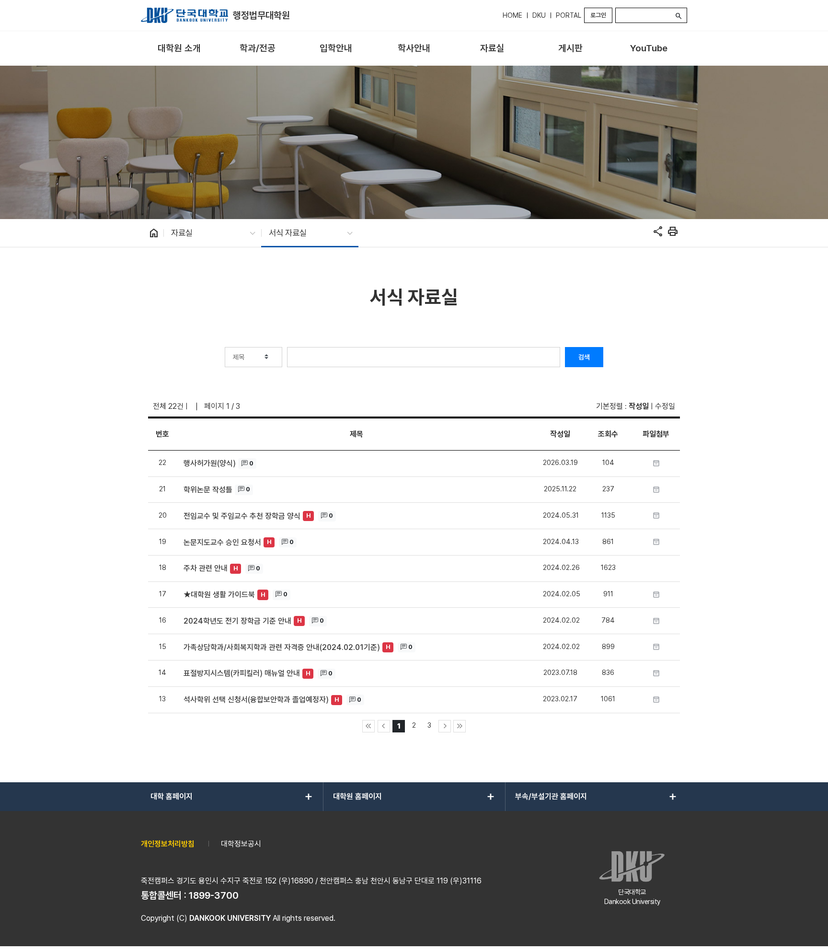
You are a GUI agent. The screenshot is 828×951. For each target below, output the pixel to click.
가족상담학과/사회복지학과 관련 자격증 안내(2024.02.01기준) (282, 647)
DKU (539, 15)
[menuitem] (179, 49)
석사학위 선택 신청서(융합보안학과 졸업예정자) (256, 699)
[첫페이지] (368, 726)
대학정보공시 (241, 843)
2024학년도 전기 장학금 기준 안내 (237, 621)
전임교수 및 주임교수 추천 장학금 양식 (242, 516)
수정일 (665, 406)
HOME (512, 15)
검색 (584, 357)
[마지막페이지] (459, 726)
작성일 (639, 406)
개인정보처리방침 (168, 843)
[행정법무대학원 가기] (184, 15)
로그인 (598, 15)
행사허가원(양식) (210, 463)
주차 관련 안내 (206, 568)
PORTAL (568, 15)
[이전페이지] (384, 726)
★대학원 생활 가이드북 (219, 594)
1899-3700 (214, 895)
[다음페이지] (444, 726)
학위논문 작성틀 (208, 489)
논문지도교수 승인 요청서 (222, 542)
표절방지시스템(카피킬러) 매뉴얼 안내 (242, 673)
